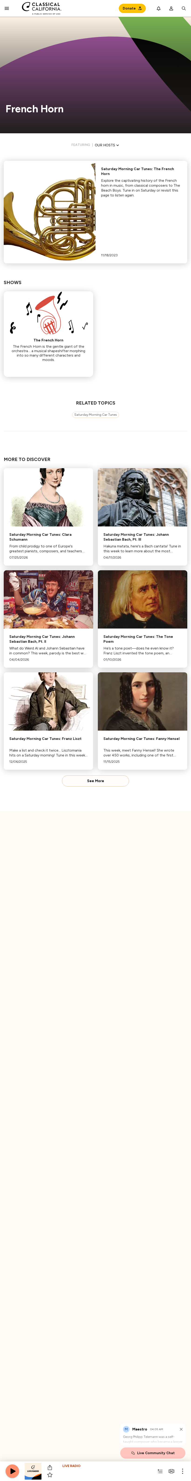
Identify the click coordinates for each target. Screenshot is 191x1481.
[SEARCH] (183, 8)
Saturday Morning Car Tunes (95, 415)
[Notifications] (158, 8)
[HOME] (41, 8)
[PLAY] (12, 1471)
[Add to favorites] (50, 1475)
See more (95, 781)
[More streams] (171, 1471)
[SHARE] (50, 1467)
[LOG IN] (171, 8)
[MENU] (7, 8)
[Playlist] (160, 1471)
